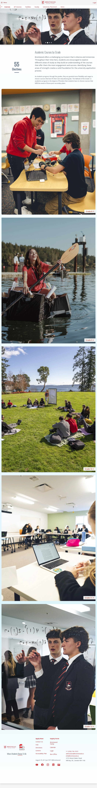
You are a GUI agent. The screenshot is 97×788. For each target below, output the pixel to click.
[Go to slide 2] (47, 42)
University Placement (50, 7)
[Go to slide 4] (51, 42)
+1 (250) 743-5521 (72, 751)
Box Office (53, 754)
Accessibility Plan (41, 753)
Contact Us (39, 742)
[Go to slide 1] (45, 42)
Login (94, 3)
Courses (7, 7)
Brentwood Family (53, 743)
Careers (38, 750)
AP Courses (18, 7)
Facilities (28, 7)
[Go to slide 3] (49, 42)
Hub (37, 745)
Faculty (37, 7)
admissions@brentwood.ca (75, 754)
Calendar (53, 747)
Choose (20, 753)
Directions (39, 748)
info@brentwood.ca (72, 756)
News (62, 7)
